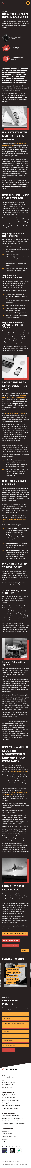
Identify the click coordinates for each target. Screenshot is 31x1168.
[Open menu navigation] (28, 3)
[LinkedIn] (9, 1146)
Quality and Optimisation (10, 1108)
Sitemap (4, 1139)
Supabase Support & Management (13, 1123)
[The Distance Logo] (10, 1069)
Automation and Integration (11, 1105)
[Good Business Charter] (12, 1150)
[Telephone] (2, 1146)
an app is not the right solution (14, 413)
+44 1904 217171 (7, 1087)
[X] (12, 1146)
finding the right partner (19, 771)
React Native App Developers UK (12, 1118)
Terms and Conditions (9, 1136)
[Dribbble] (19, 1146)
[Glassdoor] (19, 1150)
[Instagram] (16, 1146)
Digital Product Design (9, 1095)
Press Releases (7, 1134)
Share (24, 950)
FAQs (3, 1142)
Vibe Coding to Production (10, 1115)
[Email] (6, 1146)
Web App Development (10, 945)
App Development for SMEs (11, 1121)
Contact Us (5, 1131)
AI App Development (9, 1097)
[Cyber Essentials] (5, 1150)
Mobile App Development (11, 940)
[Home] (2, 3)
